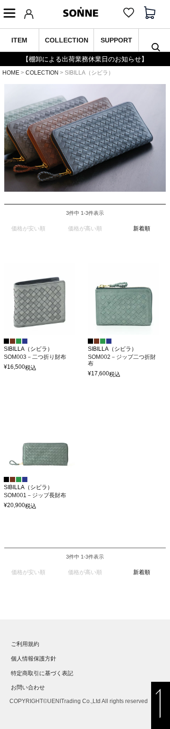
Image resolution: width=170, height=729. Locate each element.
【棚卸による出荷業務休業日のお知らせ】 (85, 59)
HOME (10, 72)
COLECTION (42, 72)
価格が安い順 (28, 228)
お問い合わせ (28, 687)
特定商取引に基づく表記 (42, 673)
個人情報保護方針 (33, 658)
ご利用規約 (25, 644)
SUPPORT (116, 40)
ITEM (19, 40)
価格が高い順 (85, 228)
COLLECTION (66, 40)
